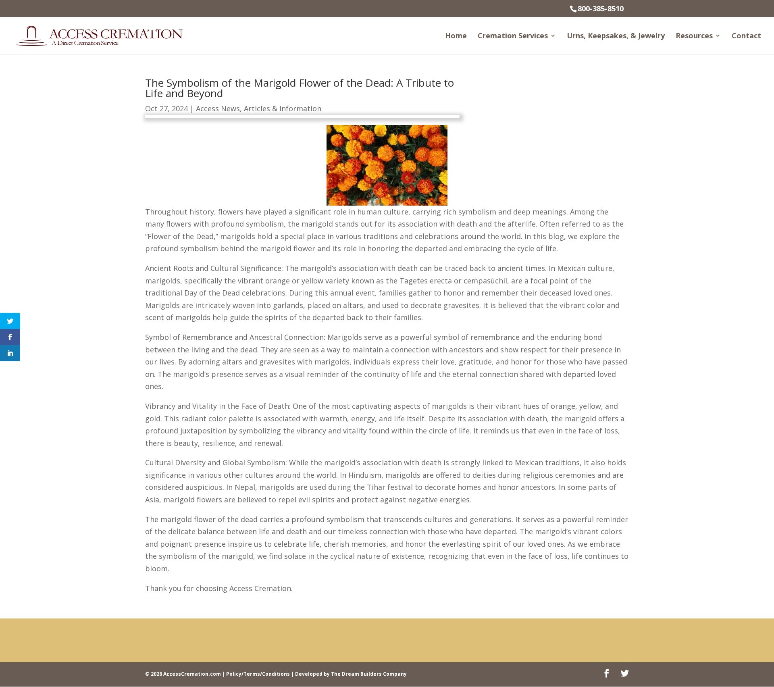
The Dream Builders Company (369, 673)
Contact (746, 36)
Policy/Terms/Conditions (258, 673)
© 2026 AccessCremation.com (183, 673)
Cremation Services (513, 36)
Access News (218, 108)
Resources (694, 36)
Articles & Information (282, 108)
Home (456, 36)
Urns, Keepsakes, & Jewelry (616, 36)
